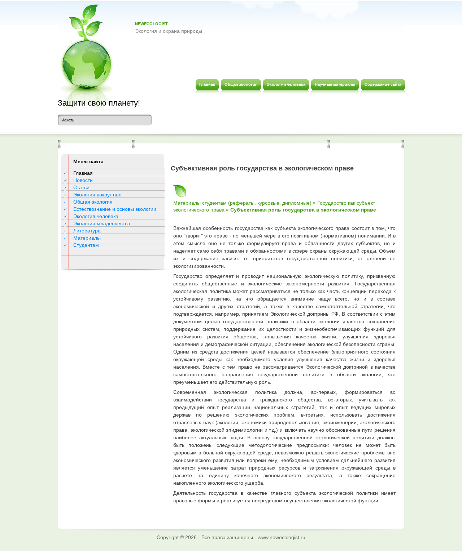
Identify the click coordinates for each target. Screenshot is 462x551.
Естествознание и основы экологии (114, 209)
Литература (87, 231)
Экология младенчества (101, 223)
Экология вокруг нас (97, 194)
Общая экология (93, 202)
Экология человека (95, 216)
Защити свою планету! (99, 102)
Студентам (86, 245)
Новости (83, 180)
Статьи (81, 187)
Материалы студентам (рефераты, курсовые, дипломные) (242, 203)
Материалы (87, 238)
